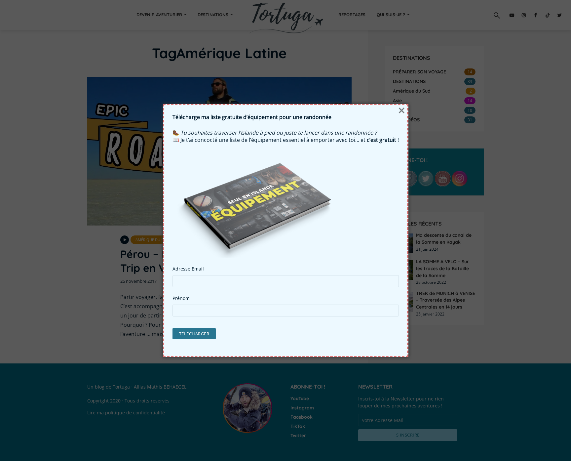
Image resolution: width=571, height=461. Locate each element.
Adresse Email (188, 269)
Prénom (181, 298)
